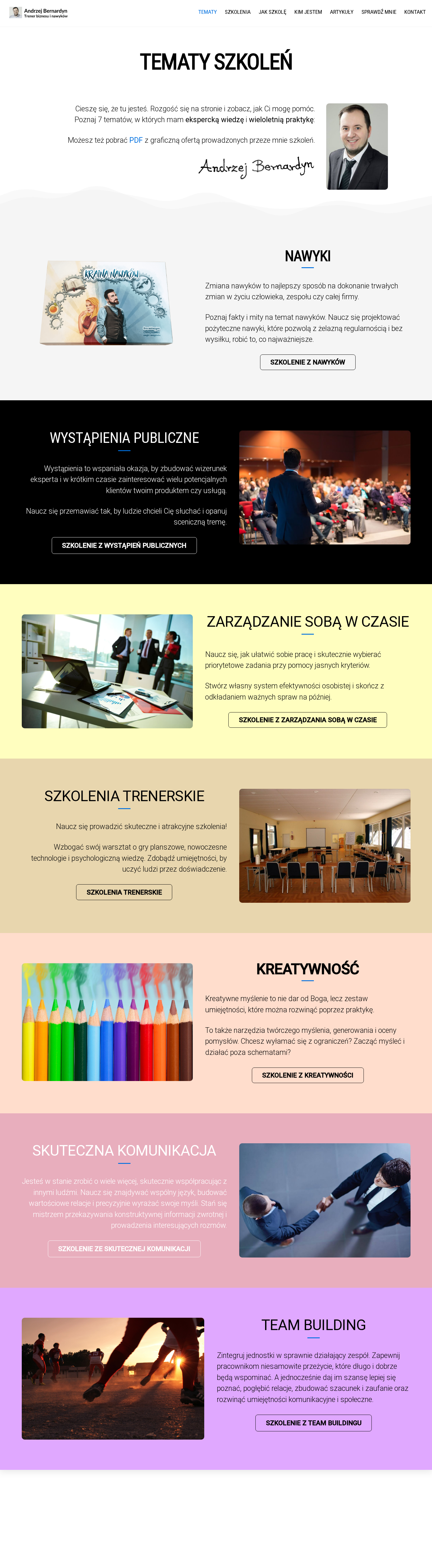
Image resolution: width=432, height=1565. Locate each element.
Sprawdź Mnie (378, 12)
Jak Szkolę (273, 12)
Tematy (207, 12)
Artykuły (342, 12)
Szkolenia (238, 12)
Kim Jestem (308, 12)
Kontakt (415, 12)
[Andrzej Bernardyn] (38, 15)
